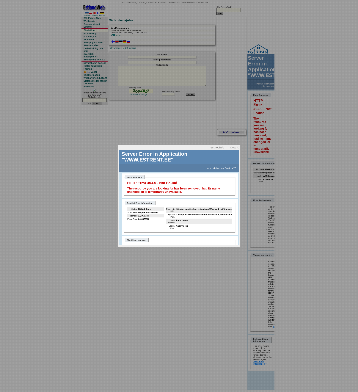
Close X (234, 147)
